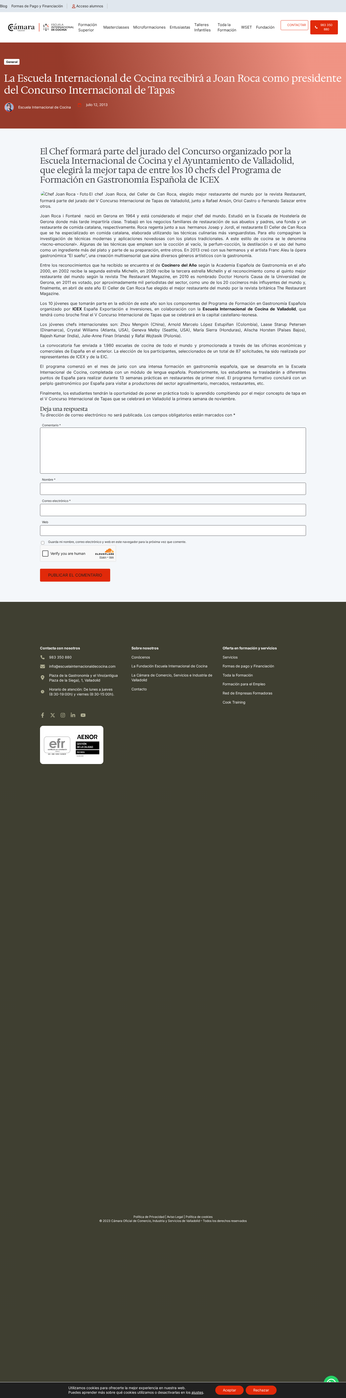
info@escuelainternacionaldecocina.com (82, 666)
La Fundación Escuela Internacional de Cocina (169, 666)
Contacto (139, 689)
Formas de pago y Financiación (248, 666)
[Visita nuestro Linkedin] (72, 715)
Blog (3, 6)
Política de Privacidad (148, 1217)
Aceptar (229, 1390)
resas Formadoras (257, 693)
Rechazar (261, 1390)
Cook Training (234, 702)
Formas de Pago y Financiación (37, 6)
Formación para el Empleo (244, 684)
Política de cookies (199, 1217)
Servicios (230, 657)
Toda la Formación (238, 675)
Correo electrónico (56, 501)
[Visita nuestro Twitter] (52, 715)
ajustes (197, 1392)
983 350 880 (60, 657)
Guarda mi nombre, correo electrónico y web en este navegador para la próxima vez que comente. (117, 542)
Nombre (48, 479)
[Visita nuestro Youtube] (83, 715)
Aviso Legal (175, 1217)
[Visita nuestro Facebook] (42, 715)
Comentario (51, 425)
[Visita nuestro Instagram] (62, 715)
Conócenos (140, 657)
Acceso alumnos (89, 6)
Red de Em (232, 693)
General (11, 62)
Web (45, 522)
